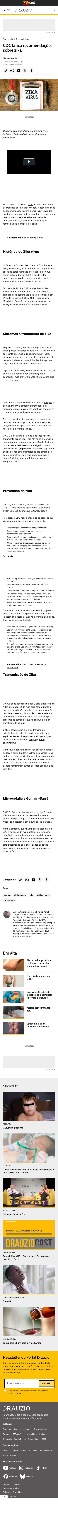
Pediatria (43, 1434)
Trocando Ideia (9, 1455)
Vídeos (23, 1450)
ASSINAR (46, 1383)
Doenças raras (40, 1429)
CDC (30, 204)
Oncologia (7, 1439)
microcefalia (29, 832)
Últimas (6, 1450)
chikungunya (13, 405)
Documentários (45, 1450)
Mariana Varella (10, 58)
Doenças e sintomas (23, 1429)
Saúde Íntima (20, 1439)
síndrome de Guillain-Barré (25, 815)
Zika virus (37, 211)
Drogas (6, 1434)
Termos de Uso (9, 1496)
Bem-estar (7, 1429)
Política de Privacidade (13, 1492)
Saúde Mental (34, 1439)
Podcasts (33, 1450)
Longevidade (31, 1434)
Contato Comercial (11, 1484)
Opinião (15, 1450)
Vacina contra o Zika (32, 237)
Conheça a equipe (11, 1488)
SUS (44, 1439)
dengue (48, 402)
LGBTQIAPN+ (17, 1434)
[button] (5, 70)
